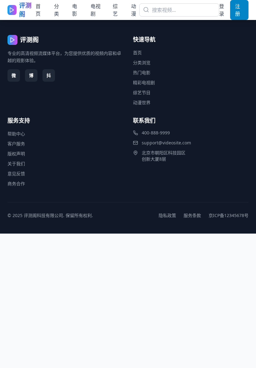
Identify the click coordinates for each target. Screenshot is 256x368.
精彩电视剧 (144, 82)
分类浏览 (141, 62)
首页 (38, 10)
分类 (56, 10)
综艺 (115, 10)
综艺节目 (141, 92)
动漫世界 (141, 102)
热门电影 (141, 72)
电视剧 (96, 10)
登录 (221, 10)
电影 (74, 10)
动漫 (133, 10)
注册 (237, 10)
